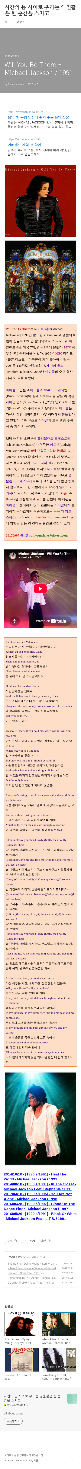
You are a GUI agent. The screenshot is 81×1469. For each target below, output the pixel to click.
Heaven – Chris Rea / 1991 (24, 1273)
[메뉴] (73, 7)
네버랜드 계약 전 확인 (24, 145)
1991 (20, 1256)
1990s (11, 1256)
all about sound (13, 1413)
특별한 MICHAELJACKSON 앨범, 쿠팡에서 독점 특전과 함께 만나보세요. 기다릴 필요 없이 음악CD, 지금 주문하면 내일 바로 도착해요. (40, 124)
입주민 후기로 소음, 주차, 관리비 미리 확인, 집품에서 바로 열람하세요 (39, 152)
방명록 (20, 22)
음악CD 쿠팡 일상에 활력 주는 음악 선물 (38, 117)
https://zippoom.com (21, 139)
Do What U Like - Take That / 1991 (29, 1282)
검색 (65, 7)
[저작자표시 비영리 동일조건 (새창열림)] (45, 1240)
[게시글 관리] (20, 1241)
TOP (73, 1457)
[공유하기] (15, 1241)
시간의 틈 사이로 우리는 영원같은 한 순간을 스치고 (40, 8)
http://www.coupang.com (23, 111)
